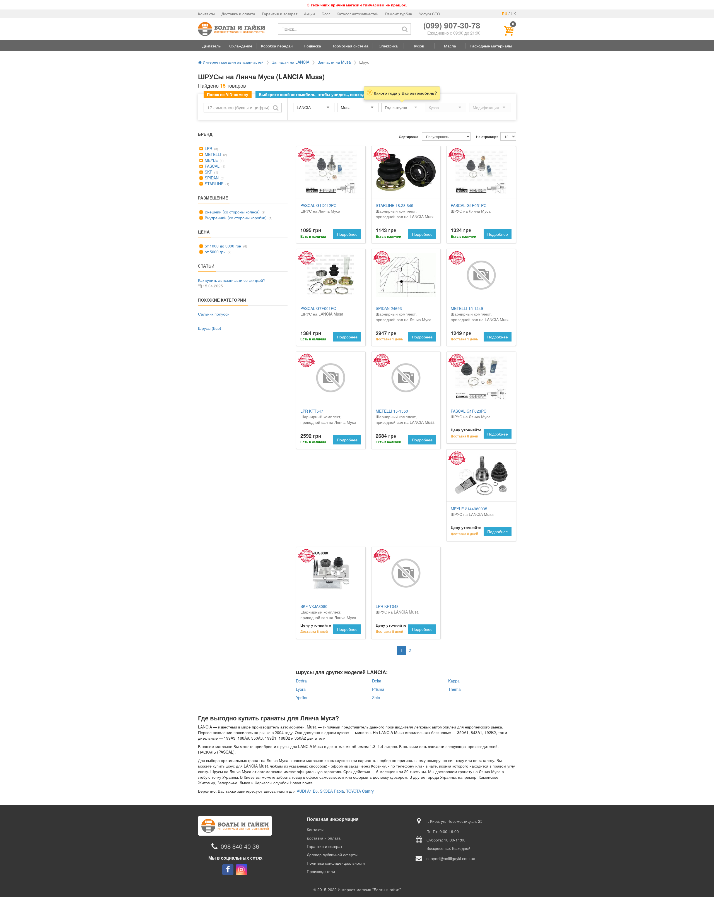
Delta (376, 681)
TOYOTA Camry (359, 791)
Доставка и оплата (238, 13)
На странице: (487, 136)
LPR (208, 148)
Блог (326, 13)
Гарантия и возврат (279, 13)
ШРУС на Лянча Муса (320, 208)
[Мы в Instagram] (241, 869)
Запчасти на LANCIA (290, 62)
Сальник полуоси (214, 314)
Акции (309, 13)
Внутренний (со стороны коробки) (235, 217)
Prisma (378, 689)
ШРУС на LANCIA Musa (321, 311)
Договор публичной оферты (332, 854)
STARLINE (213, 183)
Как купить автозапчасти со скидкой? (231, 280)
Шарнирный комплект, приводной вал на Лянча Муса (403, 314)
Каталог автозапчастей (357, 13)
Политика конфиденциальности (336, 863)
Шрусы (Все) (209, 328)
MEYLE (211, 160)
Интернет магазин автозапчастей (233, 62)
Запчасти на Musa (334, 62)
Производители (321, 871)
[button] (211, 45)
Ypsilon (302, 697)
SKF (208, 172)
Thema (454, 689)
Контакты (206, 13)
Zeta (376, 697)
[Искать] (405, 29)
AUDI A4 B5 (307, 791)
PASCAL (211, 166)
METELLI (212, 154)
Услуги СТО (429, 13)
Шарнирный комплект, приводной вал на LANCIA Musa (405, 211)
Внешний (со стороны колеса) (232, 212)
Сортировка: (409, 136)
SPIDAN (211, 178)
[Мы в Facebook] (227, 869)
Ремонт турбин (398, 13)
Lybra (301, 689)
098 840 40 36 (240, 846)
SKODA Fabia (332, 791)
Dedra (301, 681)
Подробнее (347, 234)
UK (513, 13)
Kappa (454, 681)
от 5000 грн (215, 251)
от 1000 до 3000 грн (222, 246)
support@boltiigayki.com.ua (450, 858)
